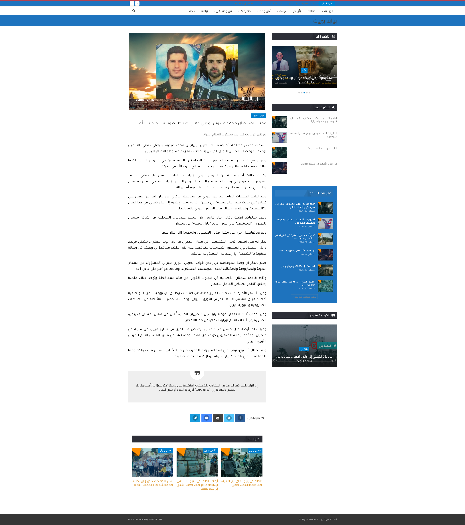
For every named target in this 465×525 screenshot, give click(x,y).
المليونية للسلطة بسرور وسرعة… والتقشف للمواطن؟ (295, 221)
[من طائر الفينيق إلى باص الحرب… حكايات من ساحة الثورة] (304, 345)
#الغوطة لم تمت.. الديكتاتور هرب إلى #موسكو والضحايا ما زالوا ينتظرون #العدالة (275, 3)
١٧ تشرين (304, 349)
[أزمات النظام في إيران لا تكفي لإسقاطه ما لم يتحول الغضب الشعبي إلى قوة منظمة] (197, 462)
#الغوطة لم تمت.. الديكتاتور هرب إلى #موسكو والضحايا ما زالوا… (295, 205)
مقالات (311, 11)
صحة (192, 11)
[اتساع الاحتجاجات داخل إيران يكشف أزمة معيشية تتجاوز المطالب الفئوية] (152, 462)
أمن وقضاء (264, 11)
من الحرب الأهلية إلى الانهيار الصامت (297, 250)
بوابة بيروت (325, 20)
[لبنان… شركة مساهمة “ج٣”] (279, 152)
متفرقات (245, 11)
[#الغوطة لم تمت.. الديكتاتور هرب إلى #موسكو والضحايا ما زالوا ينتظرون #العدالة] (279, 122)
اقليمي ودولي (259, 115)
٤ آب (304, 70)
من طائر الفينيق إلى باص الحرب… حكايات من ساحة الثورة (304, 358)
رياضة (204, 11)
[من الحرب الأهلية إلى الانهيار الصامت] (279, 168)
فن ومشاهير (224, 11)
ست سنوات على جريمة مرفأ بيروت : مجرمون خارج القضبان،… (304, 80)
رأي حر (297, 11)
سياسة (283, 11)
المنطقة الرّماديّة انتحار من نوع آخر (298, 266)
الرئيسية (328, 11)
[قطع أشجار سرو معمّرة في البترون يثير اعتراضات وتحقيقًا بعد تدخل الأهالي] (325, 239)
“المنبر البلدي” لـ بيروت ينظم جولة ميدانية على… (295, 283)
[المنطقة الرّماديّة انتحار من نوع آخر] (325, 270)
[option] (304, 69)
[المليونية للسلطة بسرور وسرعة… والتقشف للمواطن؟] (279, 137)
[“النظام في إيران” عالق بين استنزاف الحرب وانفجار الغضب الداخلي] (241, 462)
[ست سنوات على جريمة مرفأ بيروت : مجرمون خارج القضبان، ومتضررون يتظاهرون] (304, 67)
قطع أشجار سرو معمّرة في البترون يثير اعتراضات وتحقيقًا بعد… (295, 237)
